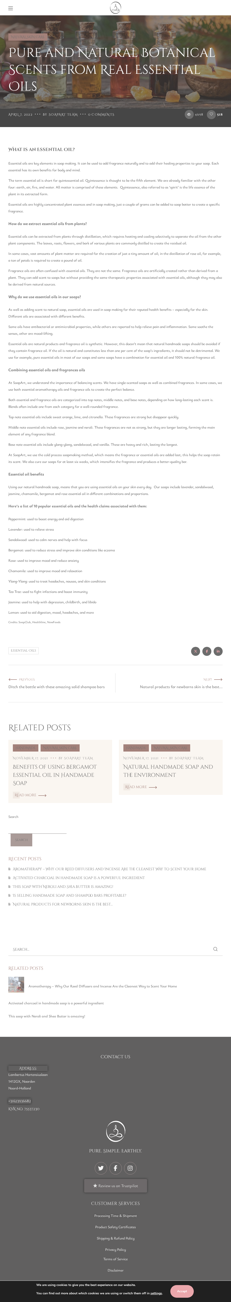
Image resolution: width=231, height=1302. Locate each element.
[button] (220, 7)
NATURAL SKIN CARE (28, 37)
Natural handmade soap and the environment (168, 771)
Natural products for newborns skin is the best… (63, 904)
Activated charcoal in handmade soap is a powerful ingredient (79, 877)
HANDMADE (26, 748)
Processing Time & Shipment (115, 1215)
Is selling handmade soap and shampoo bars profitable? (69, 895)
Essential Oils (23, 650)
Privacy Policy (115, 1249)
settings (156, 1293)
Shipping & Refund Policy (115, 1238)
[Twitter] (101, 1168)
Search (13, 816)
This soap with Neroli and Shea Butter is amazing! (63, 886)
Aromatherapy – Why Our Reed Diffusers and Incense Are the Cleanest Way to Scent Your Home (109, 869)
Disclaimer (116, 1270)
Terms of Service (115, 1258)
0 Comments (101, 114)
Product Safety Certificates (115, 1226)
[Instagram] (130, 1168)
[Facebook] (115, 1168)
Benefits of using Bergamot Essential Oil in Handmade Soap (55, 775)
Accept (182, 1291)
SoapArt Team (63, 114)
